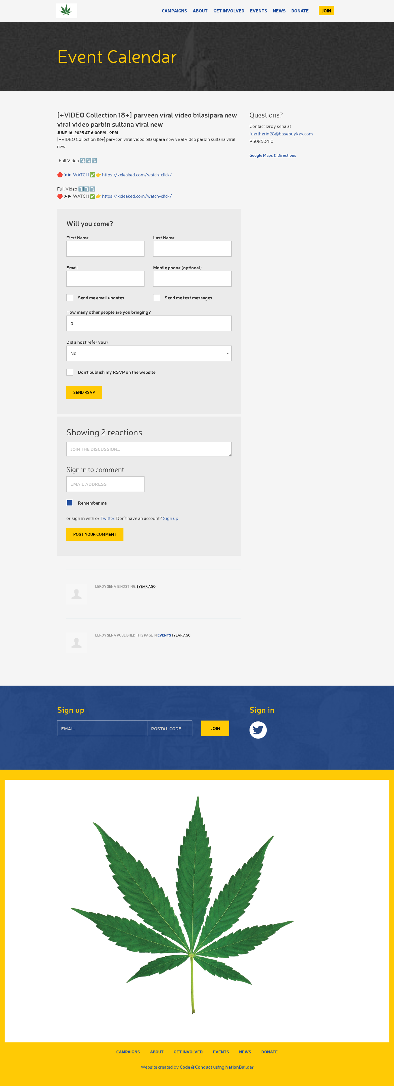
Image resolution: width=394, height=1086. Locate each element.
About (200, 11)
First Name (77, 237)
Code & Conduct (196, 1067)
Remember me (92, 503)
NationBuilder (239, 1067)
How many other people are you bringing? (108, 312)
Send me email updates (101, 297)
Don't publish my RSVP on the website (116, 372)
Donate (300, 11)
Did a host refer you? (87, 342)
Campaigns (174, 11)
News (279, 11)
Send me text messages (188, 297)
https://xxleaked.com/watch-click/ (137, 175)
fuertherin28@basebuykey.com (281, 134)
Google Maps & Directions (272, 155)
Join (326, 11)
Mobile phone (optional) (177, 267)
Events (258, 11)
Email (72, 267)
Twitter (107, 518)
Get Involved (228, 11)
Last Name (164, 237)
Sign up (170, 518)
